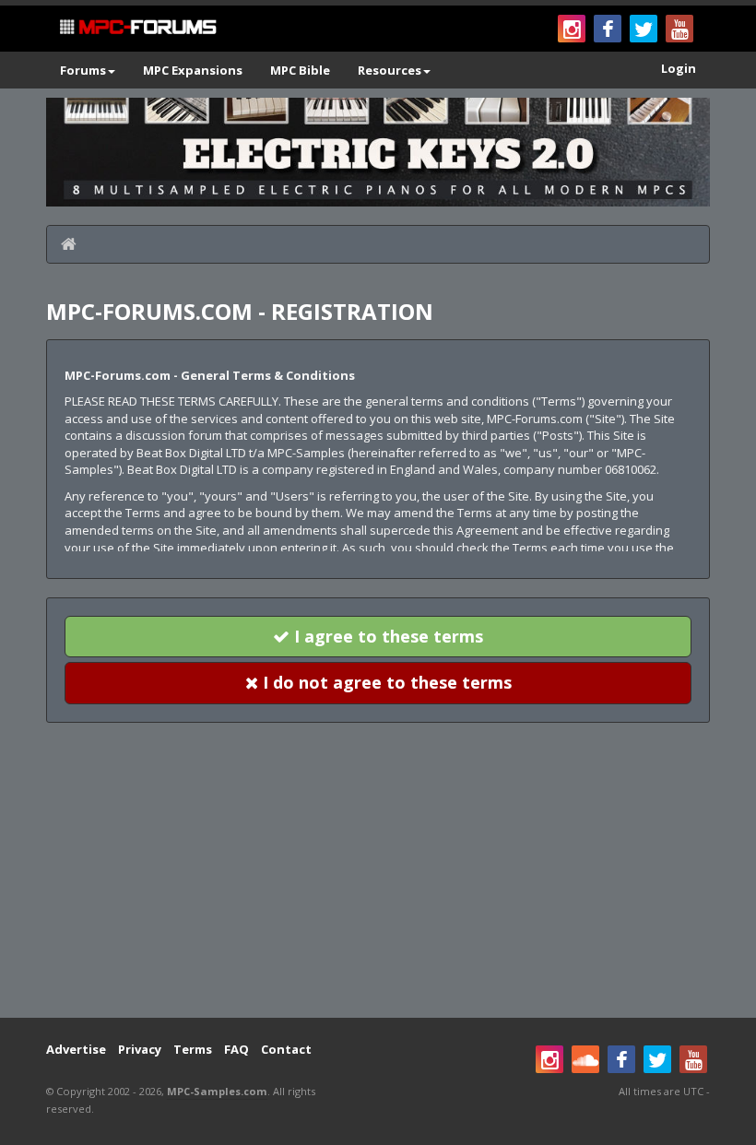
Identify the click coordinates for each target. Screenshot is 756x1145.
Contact (286, 1049)
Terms (192, 1049)
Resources (389, 70)
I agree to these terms (386, 636)
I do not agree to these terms (385, 682)
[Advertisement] (378, 870)
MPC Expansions (192, 70)
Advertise (76, 1049)
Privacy (139, 1049)
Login (678, 68)
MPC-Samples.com (217, 1091)
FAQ (236, 1049)
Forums (83, 70)
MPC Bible (300, 70)
